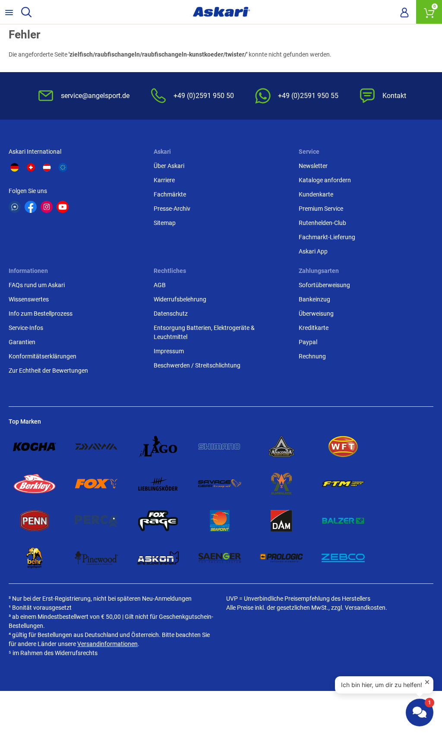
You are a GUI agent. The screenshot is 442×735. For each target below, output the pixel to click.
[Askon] (158, 558)
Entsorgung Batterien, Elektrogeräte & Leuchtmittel (204, 332)
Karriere (164, 180)
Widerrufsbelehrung (180, 299)
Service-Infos (26, 327)
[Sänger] (219, 558)
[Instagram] (47, 207)
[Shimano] (219, 446)
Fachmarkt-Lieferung (327, 237)
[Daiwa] (96, 446)
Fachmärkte (170, 194)
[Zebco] (343, 558)
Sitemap (165, 222)
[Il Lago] (158, 446)
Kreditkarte (313, 327)
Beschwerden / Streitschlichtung (197, 365)
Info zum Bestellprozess (41, 313)
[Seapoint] (219, 521)
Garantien (22, 342)
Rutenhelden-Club (322, 222)
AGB (160, 285)
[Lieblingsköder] (158, 483)
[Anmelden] (404, 12)
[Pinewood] (96, 558)
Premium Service (321, 208)
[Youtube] (63, 207)
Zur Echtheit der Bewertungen (48, 370)
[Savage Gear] (219, 483)
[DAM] (281, 521)
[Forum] (15, 207)
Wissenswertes (29, 299)
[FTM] (343, 483)
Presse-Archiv (172, 208)
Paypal (308, 342)
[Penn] (34, 521)
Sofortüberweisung (324, 285)
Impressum (169, 351)
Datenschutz (171, 313)
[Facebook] (31, 207)
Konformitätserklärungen (42, 356)
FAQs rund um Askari (37, 285)
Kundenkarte (316, 194)
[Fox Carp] (96, 483)
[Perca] (96, 521)
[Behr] (34, 558)
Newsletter (313, 165)
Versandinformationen (107, 643)
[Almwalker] (281, 483)
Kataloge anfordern (325, 180)
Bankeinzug (314, 299)
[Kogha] (34, 446)
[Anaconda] (281, 446)
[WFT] (343, 446)
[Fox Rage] (158, 521)
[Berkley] (34, 483)
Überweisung (316, 313)
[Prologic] (281, 558)
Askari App (313, 251)
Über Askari (169, 165)
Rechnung (312, 356)
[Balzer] (343, 521)
